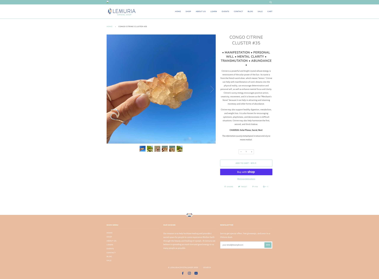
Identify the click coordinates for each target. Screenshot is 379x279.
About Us (201, 11)
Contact (238, 11)
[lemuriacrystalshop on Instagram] (189, 274)
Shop (188, 11)
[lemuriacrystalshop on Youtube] (196, 274)
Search (207, 267)
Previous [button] (112, 89)
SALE (260, 11)
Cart (269, 11)
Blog (250, 11)
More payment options (246, 179)
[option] (161, 89)
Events (225, 11)
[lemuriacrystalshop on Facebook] (182, 274)
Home (178, 11)
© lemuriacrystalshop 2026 (183, 267)
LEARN (214, 11)
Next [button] (210, 89)
